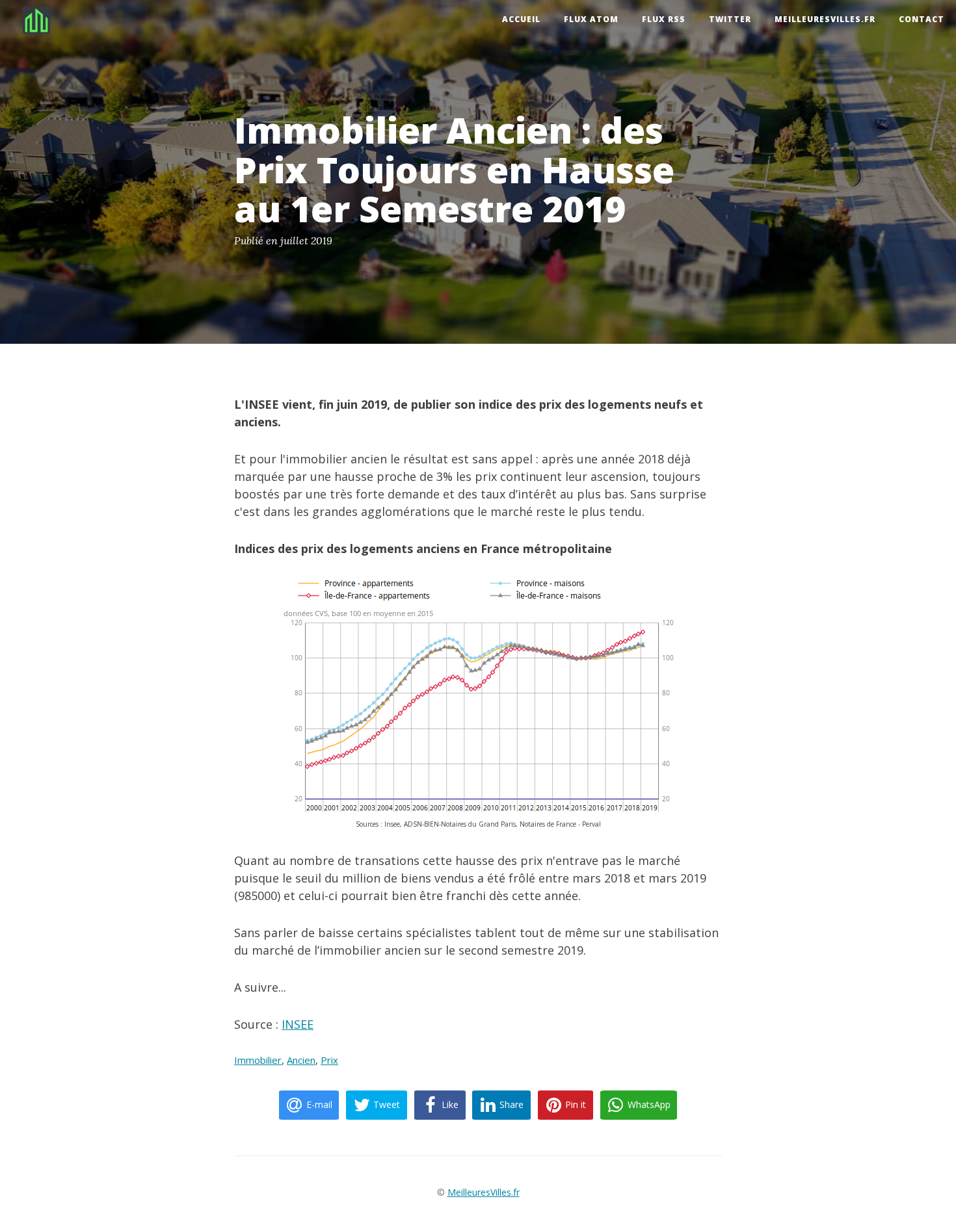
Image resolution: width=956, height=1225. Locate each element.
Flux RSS (663, 19)
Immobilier (258, 1059)
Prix (329, 1059)
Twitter (730, 19)
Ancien (301, 1059)
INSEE (297, 1024)
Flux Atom (591, 19)
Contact (921, 19)
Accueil (521, 19)
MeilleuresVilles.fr (825, 19)
